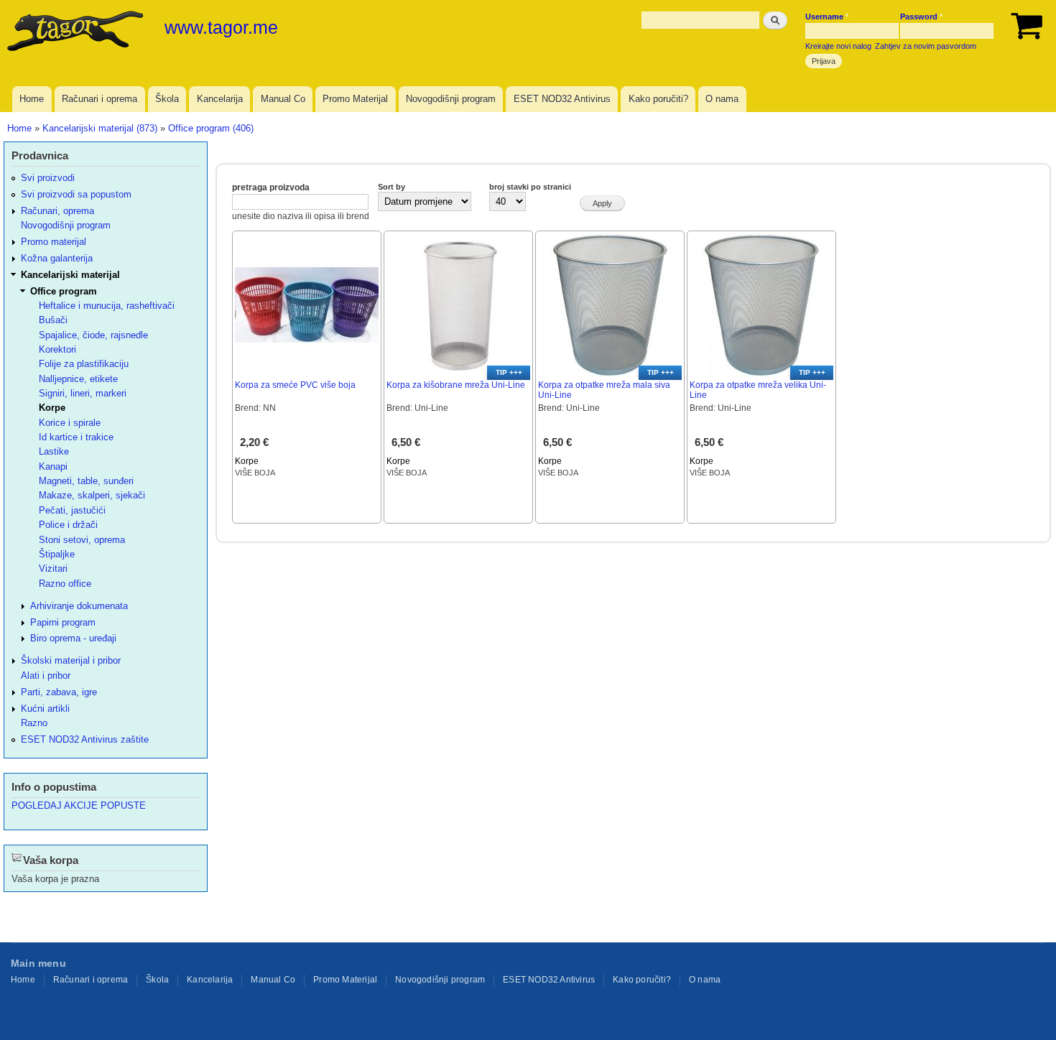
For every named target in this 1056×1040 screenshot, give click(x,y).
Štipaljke (57, 554)
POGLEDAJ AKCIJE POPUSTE (78, 805)
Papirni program (63, 622)
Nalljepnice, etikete (78, 378)
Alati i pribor (45, 675)
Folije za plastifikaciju (84, 363)
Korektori (57, 349)
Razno (34, 723)
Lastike (54, 451)
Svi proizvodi (48, 177)
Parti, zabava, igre (59, 692)
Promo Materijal (355, 98)
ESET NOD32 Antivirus (562, 98)
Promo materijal (53, 241)
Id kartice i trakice (76, 437)
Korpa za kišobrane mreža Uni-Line (455, 385)
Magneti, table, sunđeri (86, 480)
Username (826, 16)
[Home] (77, 32)
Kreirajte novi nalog (838, 46)
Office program (63, 291)
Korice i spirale (70, 422)
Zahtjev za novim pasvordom (925, 46)
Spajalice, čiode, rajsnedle (93, 335)
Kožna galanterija (57, 258)
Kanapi (53, 466)
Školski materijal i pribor (71, 660)
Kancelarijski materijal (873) (99, 128)
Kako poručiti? (658, 98)
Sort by (391, 186)
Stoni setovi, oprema (82, 539)
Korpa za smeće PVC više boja (295, 385)
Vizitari (53, 568)
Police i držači (68, 524)
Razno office (65, 583)
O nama (721, 98)
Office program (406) (211, 128)
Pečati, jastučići (72, 510)
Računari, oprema (57, 210)
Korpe (247, 461)
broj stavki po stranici (530, 186)
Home (31, 98)
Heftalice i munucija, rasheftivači (107, 305)
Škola (167, 98)
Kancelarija (220, 98)
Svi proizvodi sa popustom (76, 194)
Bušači (53, 320)
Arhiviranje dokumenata (79, 605)
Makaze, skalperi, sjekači (92, 495)
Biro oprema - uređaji (73, 638)
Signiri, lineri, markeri (82, 393)
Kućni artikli (45, 708)
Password (921, 16)
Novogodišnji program (451, 98)
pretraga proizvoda (271, 187)
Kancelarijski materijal (70, 274)
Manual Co (283, 98)
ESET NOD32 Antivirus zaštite (85, 739)
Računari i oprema (99, 98)
